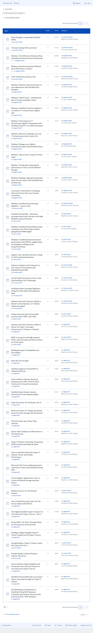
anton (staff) (17, 319)
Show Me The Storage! (20, 361)
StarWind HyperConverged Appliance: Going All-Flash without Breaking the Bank (26, 290)
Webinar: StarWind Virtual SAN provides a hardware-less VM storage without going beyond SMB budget (27, 229)
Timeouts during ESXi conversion (24, 48)
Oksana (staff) (17, 272)
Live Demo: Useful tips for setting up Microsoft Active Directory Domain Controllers (25, 193)
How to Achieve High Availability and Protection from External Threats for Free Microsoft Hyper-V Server (25, 566)
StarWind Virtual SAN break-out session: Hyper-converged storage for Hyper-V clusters (27, 579)
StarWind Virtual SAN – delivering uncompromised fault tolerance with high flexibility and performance (27, 216)
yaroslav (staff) (18, 42)
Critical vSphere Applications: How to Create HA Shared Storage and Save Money (25, 480)
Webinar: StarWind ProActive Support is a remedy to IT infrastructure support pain (26, 110)
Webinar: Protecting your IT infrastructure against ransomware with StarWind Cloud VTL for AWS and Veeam (27, 123)
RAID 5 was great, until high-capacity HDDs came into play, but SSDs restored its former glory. (26, 339)
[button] (87, 23)
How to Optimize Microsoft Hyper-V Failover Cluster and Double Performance (25, 454)
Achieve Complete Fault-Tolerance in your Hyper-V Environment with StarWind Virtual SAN (25, 267)
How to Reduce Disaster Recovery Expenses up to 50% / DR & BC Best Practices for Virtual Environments (25, 381)
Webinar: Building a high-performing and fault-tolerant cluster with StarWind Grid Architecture (27, 180)
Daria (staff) (17, 221)
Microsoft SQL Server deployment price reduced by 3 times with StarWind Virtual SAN (27, 467)
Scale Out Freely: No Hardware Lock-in (26, 402)
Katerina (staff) (18, 208)
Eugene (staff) (20, 60)
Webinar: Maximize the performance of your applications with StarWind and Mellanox (26, 87)
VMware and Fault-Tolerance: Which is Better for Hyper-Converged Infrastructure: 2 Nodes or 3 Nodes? (26, 327)
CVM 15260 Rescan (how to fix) (23, 77)
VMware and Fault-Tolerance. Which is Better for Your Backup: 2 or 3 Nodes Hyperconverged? (26, 303)
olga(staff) (16, 331)
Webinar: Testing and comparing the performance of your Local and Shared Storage (26, 167)
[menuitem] (16, 3)
